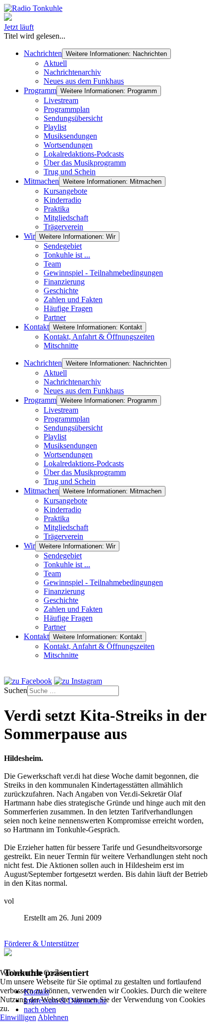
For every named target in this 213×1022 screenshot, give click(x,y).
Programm (40, 90)
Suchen (15, 690)
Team (52, 264)
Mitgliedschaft (66, 218)
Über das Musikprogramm (85, 163)
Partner (55, 317)
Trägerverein (63, 226)
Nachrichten (43, 53)
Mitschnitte (61, 345)
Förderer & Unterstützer (41, 943)
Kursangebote (65, 191)
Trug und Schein (70, 171)
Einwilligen (18, 1017)
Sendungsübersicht (73, 118)
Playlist (55, 127)
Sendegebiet (63, 246)
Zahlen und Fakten (73, 299)
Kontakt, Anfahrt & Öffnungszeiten (99, 336)
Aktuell (55, 63)
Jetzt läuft (19, 27)
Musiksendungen (70, 136)
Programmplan (67, 109)
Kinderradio (62, 200)
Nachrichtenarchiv (72, 72)
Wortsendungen (68, 145)
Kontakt (36, 327)
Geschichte (61, 290)
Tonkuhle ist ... (67, 255)
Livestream (61, 100)
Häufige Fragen (68, 308)
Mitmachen (41, 181)
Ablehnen (53, 1017)
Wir (29, 236)
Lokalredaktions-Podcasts (84, 154)
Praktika (56, 209)
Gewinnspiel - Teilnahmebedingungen (103, 273)
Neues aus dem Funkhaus (84, 81)
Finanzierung (64, 281)
